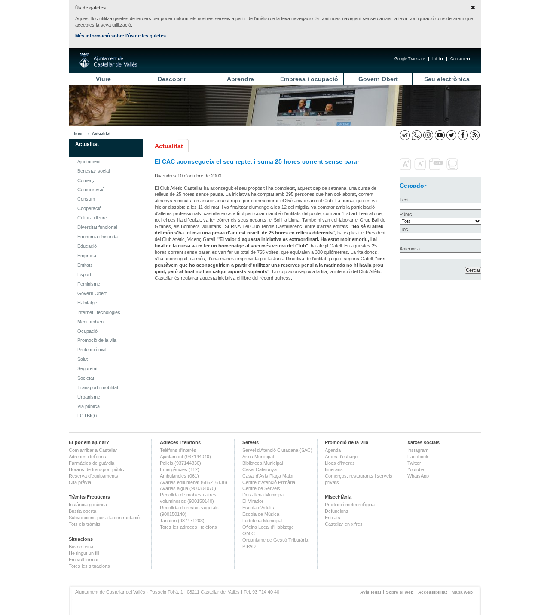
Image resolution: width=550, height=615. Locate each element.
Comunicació (90, 189)
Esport (84, 274)
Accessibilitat (432, 592)
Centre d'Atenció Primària (268, 482)
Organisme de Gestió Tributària (275, 539)
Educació (87, 246)
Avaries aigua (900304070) (188, 488)
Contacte (458, 59)
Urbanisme (88, 396)
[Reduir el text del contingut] (421, 168)
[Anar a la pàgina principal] (108, 60)
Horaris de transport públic (96, 469)
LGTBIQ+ (87, 415)
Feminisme (88, 283)
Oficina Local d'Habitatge (268, 527)
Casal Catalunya (259, 469)
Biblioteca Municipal (262, 463)
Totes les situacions (89, 566)
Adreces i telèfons (87, 456)
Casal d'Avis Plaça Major (268, 475)
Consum (86, 198)
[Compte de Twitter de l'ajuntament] (451, 135)
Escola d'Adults (258, 507)
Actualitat (101, 133)
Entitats (85, 265)
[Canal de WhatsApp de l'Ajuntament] (417, 135)
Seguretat (87, 368)
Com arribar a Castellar (93, 450)
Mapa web (462, 592)
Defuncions (336, 511)
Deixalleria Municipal (263, 494)
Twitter (414, 463)
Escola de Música (260, 514)
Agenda (333, 450)
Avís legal (370, 592)
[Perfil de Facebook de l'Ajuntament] (463, 135)
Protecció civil (91, 349)
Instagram (417, 450)
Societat (85, 378)
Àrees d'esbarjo (341, 456)
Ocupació (87, 331)
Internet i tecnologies (98, 312)
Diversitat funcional (97, 227)
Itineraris (334, 469)
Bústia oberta (82, 511)
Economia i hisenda (97, 236)
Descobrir (172, 79)
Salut (82, 359)
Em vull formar (84, 559)
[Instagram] (428, 135)
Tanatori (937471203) (182, 520)
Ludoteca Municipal (262, 520)
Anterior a (410, 248)
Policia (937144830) (180, 463)
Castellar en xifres (344, 524)
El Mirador (252, 501)
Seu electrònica (447, 79)
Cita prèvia (80, 482)
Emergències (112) (179, 469)
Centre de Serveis (261, 488)
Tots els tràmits (85, 524)
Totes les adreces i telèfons (188, 527)
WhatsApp (418, 475)
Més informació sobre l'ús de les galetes (120, 35)
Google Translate (409, 59)
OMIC (248, 533)
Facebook (417, 456)
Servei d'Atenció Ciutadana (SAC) (277, 450)
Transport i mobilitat (97, 387)
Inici (436, 59)
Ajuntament (89, 161)
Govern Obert (378, 79)
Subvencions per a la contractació (104, 517)
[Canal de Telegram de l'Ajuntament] (405, 135)
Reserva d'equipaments (93, 475)
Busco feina (81, 546)
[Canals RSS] (475, 135)
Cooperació (89, 208)
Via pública (88, 406)
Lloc (404, 229)
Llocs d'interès (340, 463)
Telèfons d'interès (178, 450)
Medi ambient (91, 321)
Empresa (86, 255)
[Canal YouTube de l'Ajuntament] (440, 135)
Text (404, 199)
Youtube (415, 469)
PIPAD (249, 546)
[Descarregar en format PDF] (437, 168)
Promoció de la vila (96, 340)
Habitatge (87, 302)
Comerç (85, 180)
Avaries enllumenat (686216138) (193, 482)
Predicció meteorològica (350, 504)
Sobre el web (399, 592)
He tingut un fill (84, 553)
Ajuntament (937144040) (185, 456)
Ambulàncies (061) (179, 475)
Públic (406, 214)
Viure (103, 79)
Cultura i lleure (92, 217)
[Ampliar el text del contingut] (406, 168)
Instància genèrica (88, 504)
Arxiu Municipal (258, 456)
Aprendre (240, 79)
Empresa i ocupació (309, 79)
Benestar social (93, 171)
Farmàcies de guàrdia (91, 463)
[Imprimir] (453, 168)
